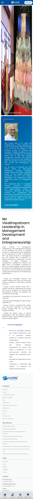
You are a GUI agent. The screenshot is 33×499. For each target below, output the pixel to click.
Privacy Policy (6, 416)
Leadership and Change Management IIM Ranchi (16, 446)
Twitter (4, 464)
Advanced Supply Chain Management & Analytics (13, 433)
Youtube (4, 472)
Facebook (5, 461)
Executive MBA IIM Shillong (9, 439)
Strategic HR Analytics (8, 426)
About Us (5, 389)
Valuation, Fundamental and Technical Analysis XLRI (15, 450)
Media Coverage (7, 397)
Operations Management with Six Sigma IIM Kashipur (14, 443)
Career (4, 392)
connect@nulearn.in (8, 481)
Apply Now (28, 2)
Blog (3, 400)
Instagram (5, 469)
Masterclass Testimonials (9, 405)
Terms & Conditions (8, 418)
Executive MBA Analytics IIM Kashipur (12, 436)
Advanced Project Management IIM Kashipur (15, 454)
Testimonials (6, 403)
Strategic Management (9, 429)
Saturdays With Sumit (8, 395)
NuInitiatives (5, 408)
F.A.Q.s (4, 413)
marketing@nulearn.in (8, 486)
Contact (4, 411)
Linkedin (4, 467)
